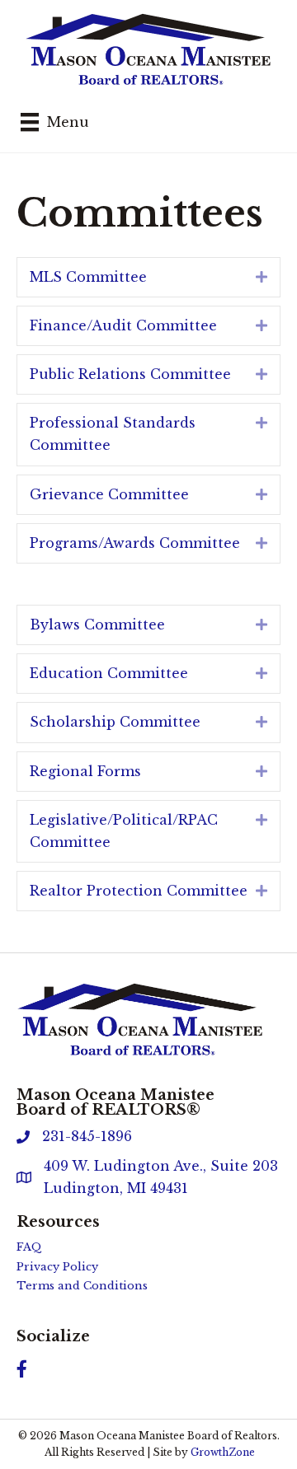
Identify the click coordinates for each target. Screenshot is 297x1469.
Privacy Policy (57, 1267)
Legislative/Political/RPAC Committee (124, 831)
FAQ (29, 1247)
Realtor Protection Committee (139, 890)
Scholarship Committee (115, 721)
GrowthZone (223, 1452)
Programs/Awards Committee (135, 543)
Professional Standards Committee (113, 433)
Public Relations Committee (130, 374)
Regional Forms (85, 771)
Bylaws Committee (97, 624)
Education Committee (109, 673)
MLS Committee (88, 277)
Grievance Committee (109, 494)
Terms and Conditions (82, 1286)
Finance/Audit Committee (123, 325)
